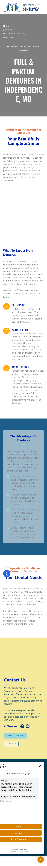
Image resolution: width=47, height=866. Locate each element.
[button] (22, 726)
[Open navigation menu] (41, 7)
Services (7, 30)
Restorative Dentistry (14, 33)
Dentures (8, 37)
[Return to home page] (21, 7)
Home (6, 26)
